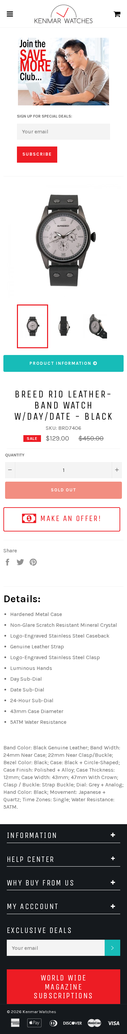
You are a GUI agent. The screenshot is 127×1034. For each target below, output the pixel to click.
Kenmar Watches (39, 1011)
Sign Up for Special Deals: (44, 116)
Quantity (14, 455)
